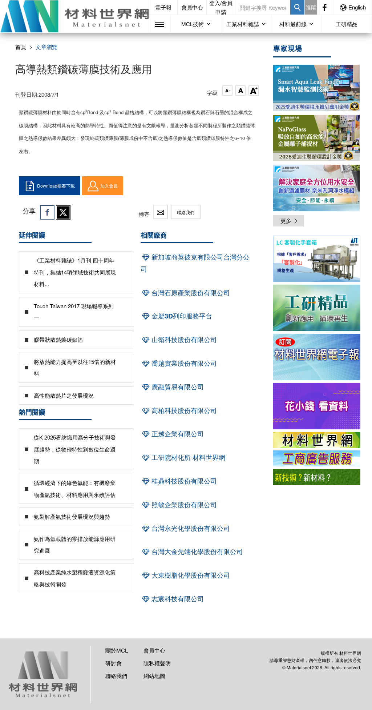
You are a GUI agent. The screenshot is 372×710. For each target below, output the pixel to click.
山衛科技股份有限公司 (183, 339)
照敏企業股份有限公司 (183, 504)
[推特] (63, 212)
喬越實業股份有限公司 (183, 363)
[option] (316, 260)
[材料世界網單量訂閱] (316, 406)
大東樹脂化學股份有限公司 (190, 575)
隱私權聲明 (157, 663)
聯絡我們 (185, 212)
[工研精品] (316, 308)
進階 (311, 7)
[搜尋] (297, 7)
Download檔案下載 (56, 185)
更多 (285, 220)
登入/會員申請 (220, 7)
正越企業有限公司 (177, 433)
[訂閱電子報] (316, 357)
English (357, 7)
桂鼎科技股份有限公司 (183, 481)
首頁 (20, 47)
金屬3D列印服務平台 (181, 316)
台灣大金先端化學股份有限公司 (196, 551)
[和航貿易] (316, 259)
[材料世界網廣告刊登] (316, 440)
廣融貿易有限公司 (177, 387)
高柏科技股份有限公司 (183, 410)
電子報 (163, 7)
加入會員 (109, 185)
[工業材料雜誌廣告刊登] (316, 458)
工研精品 (346, 24)
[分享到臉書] (47, 212)
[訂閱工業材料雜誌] (316, 477)
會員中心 (192, 7)
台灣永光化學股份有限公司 (190, 528)
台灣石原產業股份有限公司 (190, 292)
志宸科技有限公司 (177, 598)
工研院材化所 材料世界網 (187, 457)
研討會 (113, 663)
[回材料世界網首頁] (74, 16)
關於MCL (116, 650)
